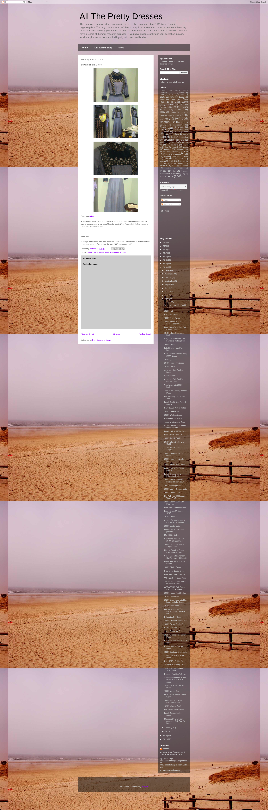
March (168, 302)
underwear (184, 166)
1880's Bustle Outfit (172, 492)
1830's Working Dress (173, 415)
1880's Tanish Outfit (172, 438)
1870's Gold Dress (171, 596)
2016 (165, 257)
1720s (169, 90)
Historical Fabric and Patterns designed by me (172, 63)
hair (183, 142)
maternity (175, 147)
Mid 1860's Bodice (171, 535)
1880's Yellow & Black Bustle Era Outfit (173, 701)
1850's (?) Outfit (170, 359)
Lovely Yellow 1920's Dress (175, 431)
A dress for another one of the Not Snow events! (174, 521)
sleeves (182, 161)
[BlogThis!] (115, 248)
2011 (165, 739)
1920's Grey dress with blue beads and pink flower (175, 601)
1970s (170, 115)
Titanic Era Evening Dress (175, 665)
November (169, 274)
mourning (167, 149)
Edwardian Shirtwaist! (173, 418)
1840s (162, 99)
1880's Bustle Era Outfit (174, 624)
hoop (168, 145)
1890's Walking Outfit (172, 706)
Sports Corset (169, 376)
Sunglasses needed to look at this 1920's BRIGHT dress (175, 680)
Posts (165, 200)
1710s (162, 90)
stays (180, 164)
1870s (170, 102)
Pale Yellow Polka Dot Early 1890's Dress (175, 355)
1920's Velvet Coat (171, 691)
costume (176, 134)
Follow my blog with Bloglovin (172, 82)
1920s (178, 109)
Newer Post (87, 334)
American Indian (166, 127)
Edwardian (114, 252)
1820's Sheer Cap (171, 411)
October (168, 277)
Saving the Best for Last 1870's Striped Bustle (174, 540)
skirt (171, 161)
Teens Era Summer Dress (174, 422)
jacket (176, 145)
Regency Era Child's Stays (175, 674)
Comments (168, 204)
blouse (180, 127)
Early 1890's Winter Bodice (175, 408)
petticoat (176, 154)
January (168, 731)
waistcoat (166, 174)
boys (176, 129)
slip (161, 163)
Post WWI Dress (171, 314)
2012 (165, 736)
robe (186, 157)
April (167, 299)
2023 (165, 246)
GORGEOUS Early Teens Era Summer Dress (174, 588)
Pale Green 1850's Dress (174, 571)
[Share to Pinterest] (123, 248)
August (168, 284)
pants (168, 154)
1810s (162, 97)
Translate (179, 190)
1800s (182, 95)
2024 (165, 242)
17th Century (172, 95)
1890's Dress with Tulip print (175, 621)
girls (182, 140)
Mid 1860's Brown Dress (174, 710)
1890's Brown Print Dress (174, 465)
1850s (173, 99)
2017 (165, 253)
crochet (185, 134)
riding (178, 156)
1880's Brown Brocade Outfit (175, 489)
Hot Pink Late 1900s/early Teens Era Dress (174, 497)
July (167, 288)
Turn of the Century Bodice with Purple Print (175, 582)
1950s (183, 112)
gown (171, 142)
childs (166, 132)
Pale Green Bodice (172, 628)
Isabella (166, 749)
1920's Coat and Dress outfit (175, 652)
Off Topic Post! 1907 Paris (175, 578)
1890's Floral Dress (172, 318)
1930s (162, 112)
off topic (163, 152)
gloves (162, 142)
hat (161, 145)
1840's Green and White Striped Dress (174, 545)
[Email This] (112, 248)
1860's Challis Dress (172, 567)
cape (186, 129)
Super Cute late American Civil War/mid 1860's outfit (175, 557)
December (169, 270)
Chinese (177, 132)
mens (185, 147)
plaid (186, 154)
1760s (162, 93)
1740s (176, 90)
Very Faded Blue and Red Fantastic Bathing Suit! (174, 340)
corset (165, 134)
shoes (162, 161)
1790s (162, 95)
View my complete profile (170, 770)
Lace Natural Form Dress (174, 435)
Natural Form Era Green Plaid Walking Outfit (174, 551)
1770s (171, 93)
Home (85, 47)
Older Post (145, 334)
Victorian (166, 170)
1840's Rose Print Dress (174, 363)
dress (107, 252)
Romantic (168, 159)
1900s (89, 252)
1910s (163, 109)
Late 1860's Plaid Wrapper (174, 574)
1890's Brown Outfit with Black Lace (174, 503)
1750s (183, 90)
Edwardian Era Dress (172, 617)
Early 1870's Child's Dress (174, 661)
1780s (181, 93)
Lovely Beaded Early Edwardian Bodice (172, 475)
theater (174, 166)
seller (91, 216)
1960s (162, 115)
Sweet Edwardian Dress (174, 631)
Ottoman (175, 152)
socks (170, 163)
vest (180, 168)
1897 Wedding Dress (172, 485)
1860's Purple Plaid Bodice (175, 593)
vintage (185, 171)
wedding (177, 174)
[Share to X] (117, 248)
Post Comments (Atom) (101, 340)
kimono (185, 145)
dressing (184, 137)
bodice (163, 129)
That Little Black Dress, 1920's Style (173, 669)
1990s (177, 115)
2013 (165, 267)
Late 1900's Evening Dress (175, 507)
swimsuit (163, 166)
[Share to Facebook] (120, 248)
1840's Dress (169, 344)
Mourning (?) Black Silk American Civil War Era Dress (174, 721)
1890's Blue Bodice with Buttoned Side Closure (174, 481)
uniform (168, 168)
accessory (177, 125)
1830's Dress (169, 517)
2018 (165, 250)
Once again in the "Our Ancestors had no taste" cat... (175, 611)
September (169, 281)
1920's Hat (168, 311)
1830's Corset (169, 366)
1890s (171, 104)
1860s (185, 99)
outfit (185, 151)
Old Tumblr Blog (103, 47)
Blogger (145, 787)
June (167, 292)
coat (186, 132)
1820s (171, 97)
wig (187, 174)
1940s (173, 112)
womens (123, 252)
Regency (167, 157)
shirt (181, 159)
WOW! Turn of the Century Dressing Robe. (175, 427)
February (169, 728)
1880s (185, 102)
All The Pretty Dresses (121, 16)
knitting (165, 147)
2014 (165, 264)
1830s (181, 97)
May (167, 295)
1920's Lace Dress (171, 606)
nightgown (180, 149)
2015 (165, 260)
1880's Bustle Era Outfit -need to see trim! (174, 323)
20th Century (98, 252)
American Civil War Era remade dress (173, 380)
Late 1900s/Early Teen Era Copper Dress (175, 328)
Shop (121, 47)
